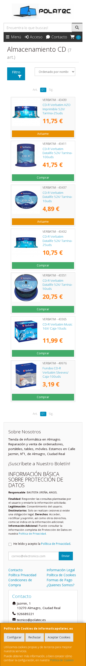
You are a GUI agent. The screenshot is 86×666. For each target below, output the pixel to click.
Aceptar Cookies (59, 637)
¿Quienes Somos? (60, 585)
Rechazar (34, 637)
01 (43, 90)
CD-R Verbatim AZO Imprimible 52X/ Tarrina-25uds (56, 109)
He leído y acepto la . (42, 544)
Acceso (36, 37)
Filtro (16, 72)
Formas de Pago (59, 580)
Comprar (43, 177)
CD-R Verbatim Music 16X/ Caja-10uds (57, 326)
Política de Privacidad (32, 533)
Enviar (66, 556)
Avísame (43, 134)
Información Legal (61, 570)
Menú (15, 37)
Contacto (58, 37)
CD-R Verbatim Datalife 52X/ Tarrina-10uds (57, 196)
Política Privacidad (22, 575)
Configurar (14, 637)
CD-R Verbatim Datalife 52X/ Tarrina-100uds (57, 153)
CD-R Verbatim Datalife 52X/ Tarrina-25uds (57, 240)
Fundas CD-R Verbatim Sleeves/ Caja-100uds (56, 372)
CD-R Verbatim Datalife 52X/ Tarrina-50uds (57, 284)
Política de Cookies (62, 660)
